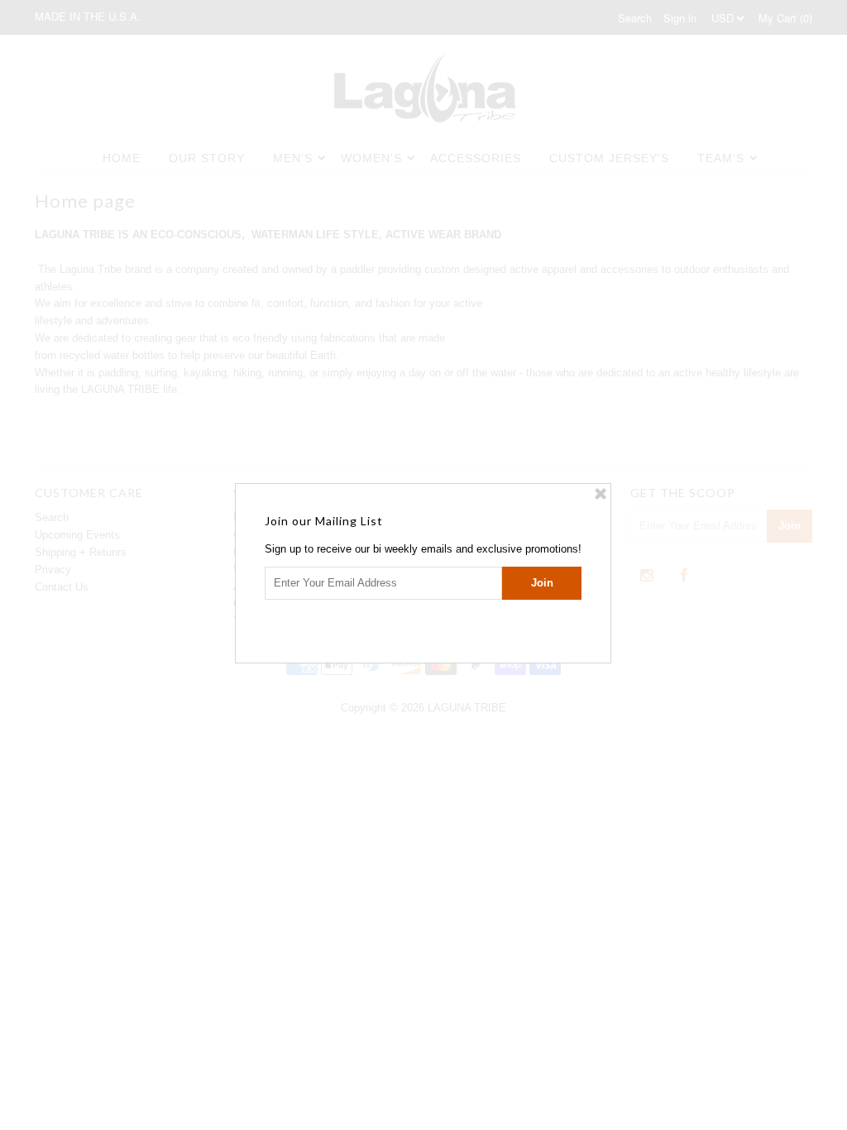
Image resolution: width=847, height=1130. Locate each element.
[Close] (600, 494)
